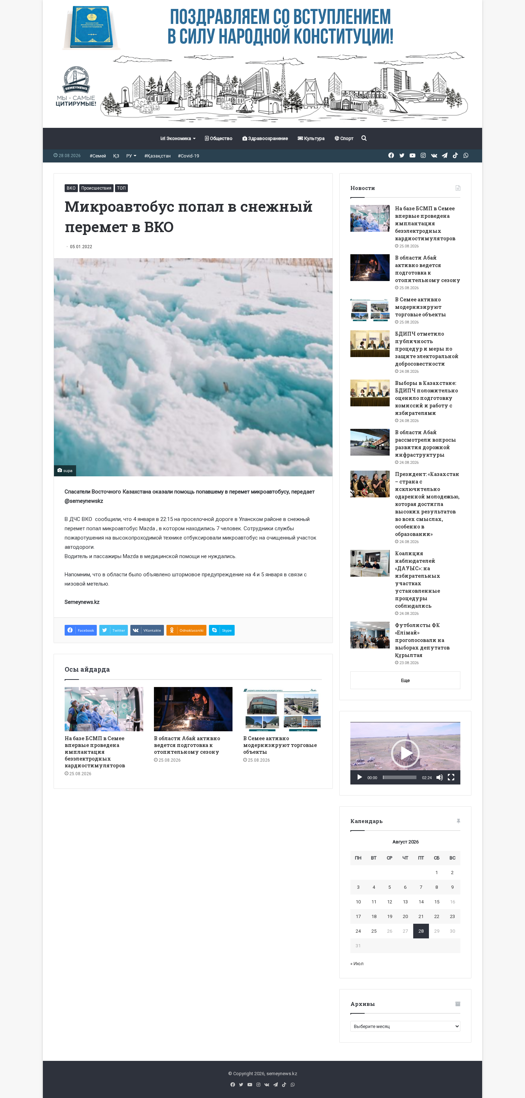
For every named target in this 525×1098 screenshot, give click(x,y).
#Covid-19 (188, 156)
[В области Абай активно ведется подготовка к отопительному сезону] (193, 709)
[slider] (399, 777)
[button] (405, 753)
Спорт (346, 138)
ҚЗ (116, 156)
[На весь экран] (451, 777)
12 (389, 901)
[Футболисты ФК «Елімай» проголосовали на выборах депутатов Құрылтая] (370, 635)
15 (436, 901)
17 (358, 916)
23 (452, 916)
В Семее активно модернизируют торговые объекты (280, 745)
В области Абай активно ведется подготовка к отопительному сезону (187, 745)
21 (421, 916)
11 (373, 901)
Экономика (178, 138)
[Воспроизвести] (359, 777)
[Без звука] (439, 777)
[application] (405, 753)
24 (358, 931)
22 (436, 916)
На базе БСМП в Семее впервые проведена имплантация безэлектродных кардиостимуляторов (95, 752)
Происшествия (96, 188)
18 (373, 916)
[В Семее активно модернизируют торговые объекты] (282, 709)
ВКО (71, 188)
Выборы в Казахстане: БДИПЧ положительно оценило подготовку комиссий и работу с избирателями (426, 398)
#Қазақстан (157, 156)
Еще (405, 680)
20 (405, 916)
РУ (129, 156)
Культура (314, 138)
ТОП (121, 188)
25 (373, 931)
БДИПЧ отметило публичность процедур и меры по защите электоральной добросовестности (427, 348)
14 (421, 901)
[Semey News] (262, 89)
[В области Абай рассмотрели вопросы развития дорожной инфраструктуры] (370, 442)
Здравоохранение (267, 138)
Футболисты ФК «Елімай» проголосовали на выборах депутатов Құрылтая (422, 640)
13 (405, 901)
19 (389, 916)
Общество (220, 138)
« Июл (357, 963)
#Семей (98, 156)
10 (358, 901)
